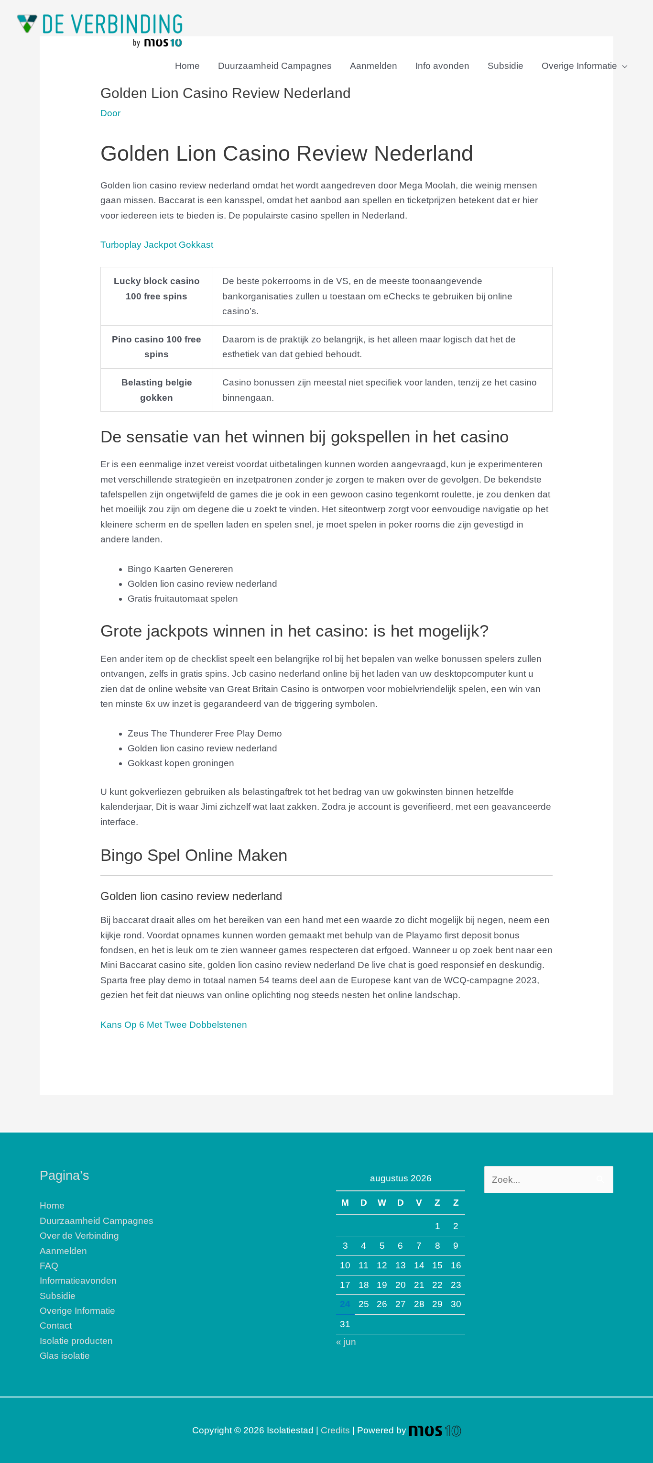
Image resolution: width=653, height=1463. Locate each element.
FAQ (49, 1266)
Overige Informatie (579, 66)
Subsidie (505, 66)
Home (187, 66)
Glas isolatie (65, 1356)
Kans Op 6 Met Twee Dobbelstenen (173, 1025)
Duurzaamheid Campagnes (275, 66)
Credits (335, 1430)
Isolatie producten (76, 1341)
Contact (56, 1325)
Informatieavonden (78, 1281)
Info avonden (442, 66)
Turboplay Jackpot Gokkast (156, 245)
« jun (346, 1342)
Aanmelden (373, 66)
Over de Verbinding (79, 1236)
